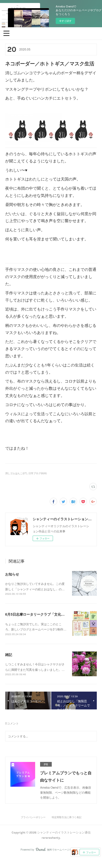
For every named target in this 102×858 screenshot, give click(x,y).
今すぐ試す (65, 21)
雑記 (8, 654)
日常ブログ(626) (37, 473)
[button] (6, 33)
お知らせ (12, 574)
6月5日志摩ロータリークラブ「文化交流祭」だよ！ (45, 614)
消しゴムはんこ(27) (16, 473)
